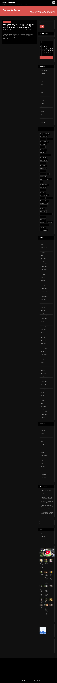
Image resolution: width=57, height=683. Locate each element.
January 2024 (43, 285)
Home (53, 10)
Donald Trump (42, 171)
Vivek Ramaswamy (44, 230)
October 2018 (43, 384)
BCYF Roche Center (44, 141)
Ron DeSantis (42, 216)
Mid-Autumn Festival (44, 195)
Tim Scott (42, 224)
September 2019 (44, 354)
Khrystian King (22, 30)
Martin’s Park (42, 189)
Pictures (42, 89)
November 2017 (44, 414)
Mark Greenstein (43, 187)
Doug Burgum (42, 173)
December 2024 (44, 263)
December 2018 (44, 378)
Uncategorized (43, 117)
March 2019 (43, 370)
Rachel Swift (49, 214)
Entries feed (43, 536)
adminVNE (7, 29)
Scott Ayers (50, 222)
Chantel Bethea (29, 29)
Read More (5, 40)
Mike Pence (42, 198)
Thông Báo (43, 108)
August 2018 (43, 389)
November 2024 (44, 266)
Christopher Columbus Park (45, 155)
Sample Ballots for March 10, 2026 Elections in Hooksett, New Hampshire (47, 492)
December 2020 (44, 324)
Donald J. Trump (43, 165)
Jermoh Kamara (11, 30)
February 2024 (43, 282)
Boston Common (43, 149)
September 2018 (44, 387)
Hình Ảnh (42, 86)
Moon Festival (49, 198)
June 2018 (43, 395)
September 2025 (44, 247)
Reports (42, 100)
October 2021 (43, 321)
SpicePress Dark (33, 680)
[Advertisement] (46, 646)
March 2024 (43, 280)
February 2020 (43, 340)
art (40, 133)
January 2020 (43, 343)
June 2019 (43, 362)
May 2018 (43, 398)
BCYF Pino (50, 138)
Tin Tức (42, 111)
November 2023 (44, 291)
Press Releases (13, 29)
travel (47, 224)
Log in (42, 533)
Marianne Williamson (44, 184)
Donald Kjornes (43, 168)
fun (48, 173)
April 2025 (43, 252)
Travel (42, 114)
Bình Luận (43, 73)
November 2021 (44, 318)
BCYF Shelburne (43, 144)
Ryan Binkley (42, 219)
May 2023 (43, 304)
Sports (42, 106)
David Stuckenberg (43, 160)
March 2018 (43, 403)
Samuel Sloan (42, 222)
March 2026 (43, 241)
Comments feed (44, 538)
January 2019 (43, 376)
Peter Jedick (42, 214)
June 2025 (43, 250)
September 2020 (44, 326)
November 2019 (44, 348)
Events (42, 78)
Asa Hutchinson (46, 133)
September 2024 (44, 269)
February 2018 (43, 406)
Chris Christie (42, 152)
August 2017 (43, 417)
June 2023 (43, 302)
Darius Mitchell (43, 157)
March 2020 (43, 337)
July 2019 (42, 359)
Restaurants (43, 103)
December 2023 (44, 288)
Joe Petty (17, 30)
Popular (42, 95)
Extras (42, 81)
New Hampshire (43, 206)
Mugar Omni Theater (44, 200)
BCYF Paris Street (43, 136)
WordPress (24, 680)
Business (42, 75)
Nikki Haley (42, 208)
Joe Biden (42, 179)
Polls (42, 92)
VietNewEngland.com (10, 2)
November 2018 (44, 381)
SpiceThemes (39, 680)
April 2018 (43, 400)
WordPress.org (43, 541)
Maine (41, 181)
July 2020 (42, 332)
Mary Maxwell (42, 192)
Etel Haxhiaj (5, 30)
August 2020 (43, 329)
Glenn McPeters (43, 176)
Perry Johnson (43, 211)
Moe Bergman (28, 30)
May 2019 (43, 365)
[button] (47, 558)
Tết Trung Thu (42, 227)
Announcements (44, 70)
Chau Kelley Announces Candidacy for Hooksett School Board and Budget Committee (46, 497)
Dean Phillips (42, 163)
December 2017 (44, 411)
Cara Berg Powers (22, 29)
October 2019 (43, 351)
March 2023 (43, 310)
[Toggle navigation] (53, 2)
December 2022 (44, 315)
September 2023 (44, 296)
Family (42, 84)
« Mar (41, 59)
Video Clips (43, 122)
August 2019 (43, 356)
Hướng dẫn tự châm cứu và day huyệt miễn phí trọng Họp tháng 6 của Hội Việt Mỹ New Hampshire (47, 513)
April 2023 (43, 307)
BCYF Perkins (43, 138)
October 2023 (43, 293)
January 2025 (43, 261)
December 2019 (44, 345)
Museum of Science (44, 203)
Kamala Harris (48, 179)
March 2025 (43, 255)
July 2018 (42, 392)
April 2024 (43, 277)
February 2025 (43, 258)
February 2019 (43, 373)
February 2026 (43, 244)
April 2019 (43, 367)
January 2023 (43, 313)
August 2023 (43, 299)
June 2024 (43, 274)
